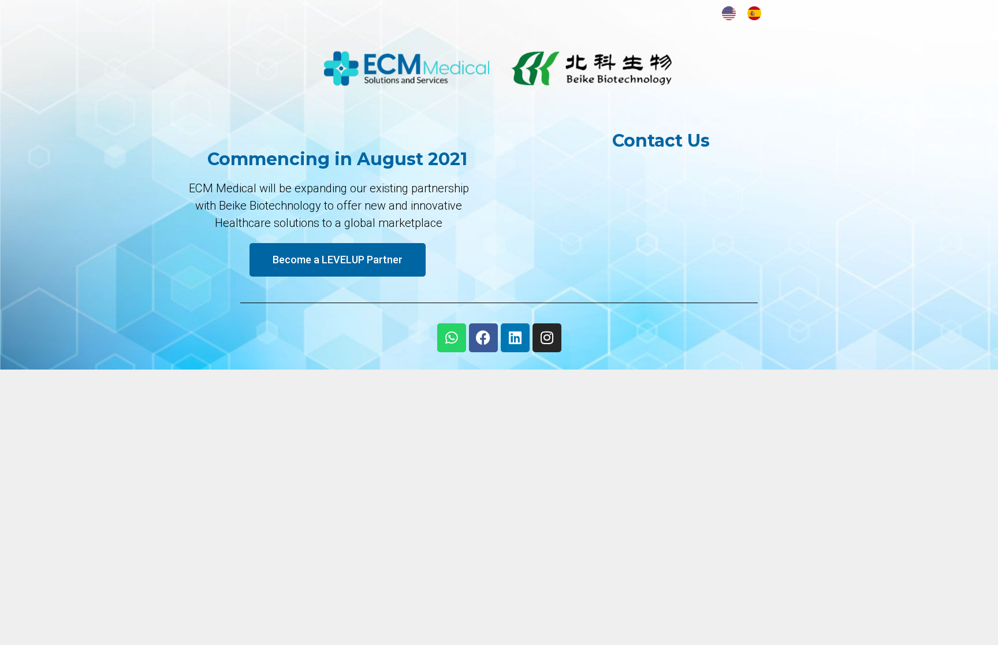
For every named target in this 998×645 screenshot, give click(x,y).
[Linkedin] (515, 337)
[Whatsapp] (451, 337)
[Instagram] (546, 337)
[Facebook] (483, 337)
